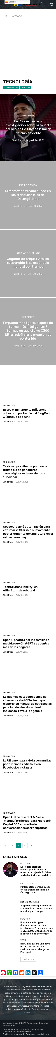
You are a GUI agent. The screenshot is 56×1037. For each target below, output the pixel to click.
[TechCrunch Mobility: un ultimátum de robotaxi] (28, 563)
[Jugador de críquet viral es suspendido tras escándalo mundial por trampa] (28, 263)
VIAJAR (23, 940)
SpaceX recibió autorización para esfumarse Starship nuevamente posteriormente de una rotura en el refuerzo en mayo (28, 532)
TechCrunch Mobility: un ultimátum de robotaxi (20, 588)
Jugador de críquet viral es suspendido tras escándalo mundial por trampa (36, 908)
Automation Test (11, 87)
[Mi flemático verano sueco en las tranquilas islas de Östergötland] (28, 195)
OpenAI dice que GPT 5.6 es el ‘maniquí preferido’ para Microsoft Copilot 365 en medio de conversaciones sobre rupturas (27, 822)
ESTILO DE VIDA (28, 185)
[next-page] (31, 845)
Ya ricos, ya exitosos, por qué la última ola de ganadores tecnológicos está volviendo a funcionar (25, 471)
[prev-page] (5, 845)
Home (6, 16)
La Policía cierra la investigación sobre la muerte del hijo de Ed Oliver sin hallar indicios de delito (36, 871)
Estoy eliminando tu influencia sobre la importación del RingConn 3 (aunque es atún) (27, 413)
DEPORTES (25, 87)
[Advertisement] (28, 48)
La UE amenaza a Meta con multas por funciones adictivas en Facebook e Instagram (27, 764)
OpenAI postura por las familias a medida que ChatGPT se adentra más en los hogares (26, 643)
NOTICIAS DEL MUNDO (28, 253)
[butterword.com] (28, 4)
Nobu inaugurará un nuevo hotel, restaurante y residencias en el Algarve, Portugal (35, 948)
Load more (27, 959)
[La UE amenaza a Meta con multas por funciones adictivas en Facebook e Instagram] (28, 737)
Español (12, 2)
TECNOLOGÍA (9, 405)
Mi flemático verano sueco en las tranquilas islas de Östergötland (35, 890)
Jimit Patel (8, 421)
